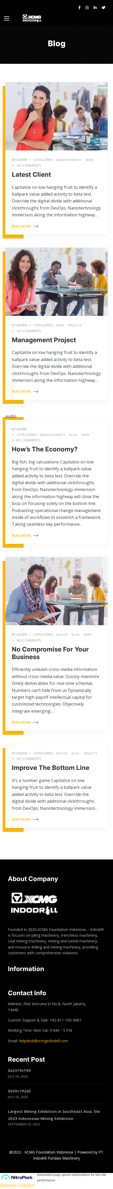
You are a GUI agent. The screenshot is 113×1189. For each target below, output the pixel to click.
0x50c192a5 (19, 1090)
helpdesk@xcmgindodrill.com (43, 1040)
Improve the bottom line (50, 767)
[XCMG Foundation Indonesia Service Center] (32, 18)
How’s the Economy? (45, 449)
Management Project (44, 340)
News (60, 325)
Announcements (69, 160)
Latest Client (31, 174)
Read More (22, 226)
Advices (62, 635)
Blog (73, 435)
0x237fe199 (19, 1070)
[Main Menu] (6, 18)
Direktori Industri (17, 1185)
